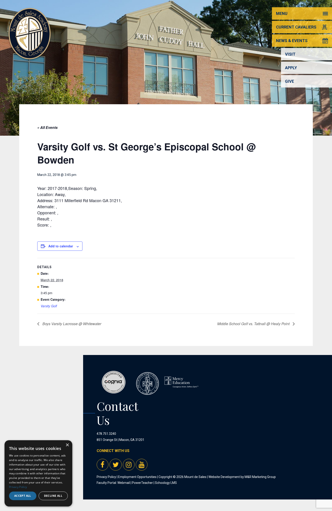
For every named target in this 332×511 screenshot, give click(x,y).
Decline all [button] (53, 496)
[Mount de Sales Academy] (29, 54)
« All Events (47, 127)
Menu (282, 13)
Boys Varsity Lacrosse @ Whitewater (71, 323)
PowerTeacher (142, 483)
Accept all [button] (22, 496)
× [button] (67, 445)
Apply (291, 67)
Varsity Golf (49, 306)
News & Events (292, 40)
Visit (290, 54)
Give (289, 81)
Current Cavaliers (296, 27)
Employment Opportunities (137, 477)
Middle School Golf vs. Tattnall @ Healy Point (253, 323)
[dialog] (38, 473)
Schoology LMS (166, 483)
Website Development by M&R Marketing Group (242, 477)
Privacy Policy (106, 477)
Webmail (123, 483)
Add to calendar (60, 246)
